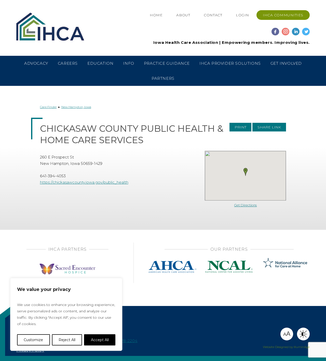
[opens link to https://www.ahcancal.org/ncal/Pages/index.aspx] (229, 262)
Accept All (100, 340)
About (183, 15)
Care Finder (48, 107)
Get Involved (286, 63)
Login (242, 15)
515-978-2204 (124, 340)
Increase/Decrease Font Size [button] (286, 333)
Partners (163, 78)
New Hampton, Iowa (76, 107)
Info (128, 63)
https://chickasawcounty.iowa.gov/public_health (84, 182)
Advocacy (36, 63)
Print (240, 127)
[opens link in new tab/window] (275, 29)
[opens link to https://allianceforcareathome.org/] (285, 262)
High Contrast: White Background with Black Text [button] (303, 334)
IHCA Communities (283, 15)
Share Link (269, 127)
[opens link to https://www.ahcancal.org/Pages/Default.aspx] (172, 262)
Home (156, 15)
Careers (68, 63)
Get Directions (245, 205)
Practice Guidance (167, 63)
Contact (213, 15)
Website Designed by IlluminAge (286, 347)
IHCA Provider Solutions (230, 63)
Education (100, 63)
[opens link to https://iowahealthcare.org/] (60, 28)
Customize (33, 340)
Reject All (67, 340)
